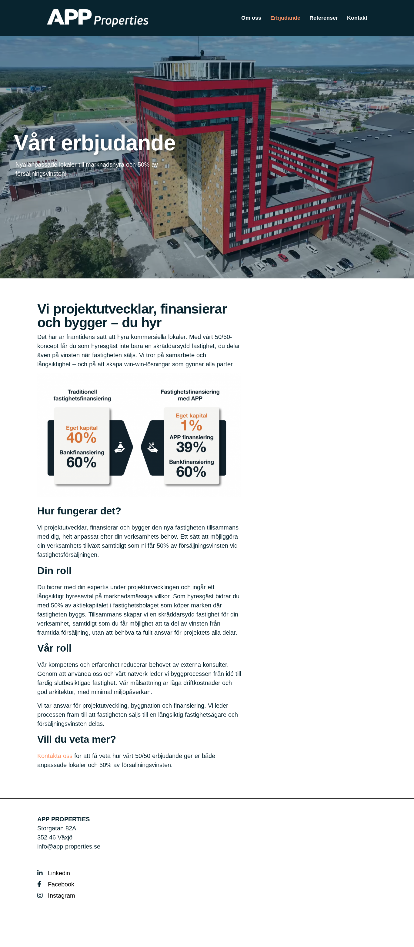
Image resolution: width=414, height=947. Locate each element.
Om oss (251, 18)
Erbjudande (285, 18)
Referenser (323, 18)
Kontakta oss (54, 756)
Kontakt (357, 18)
